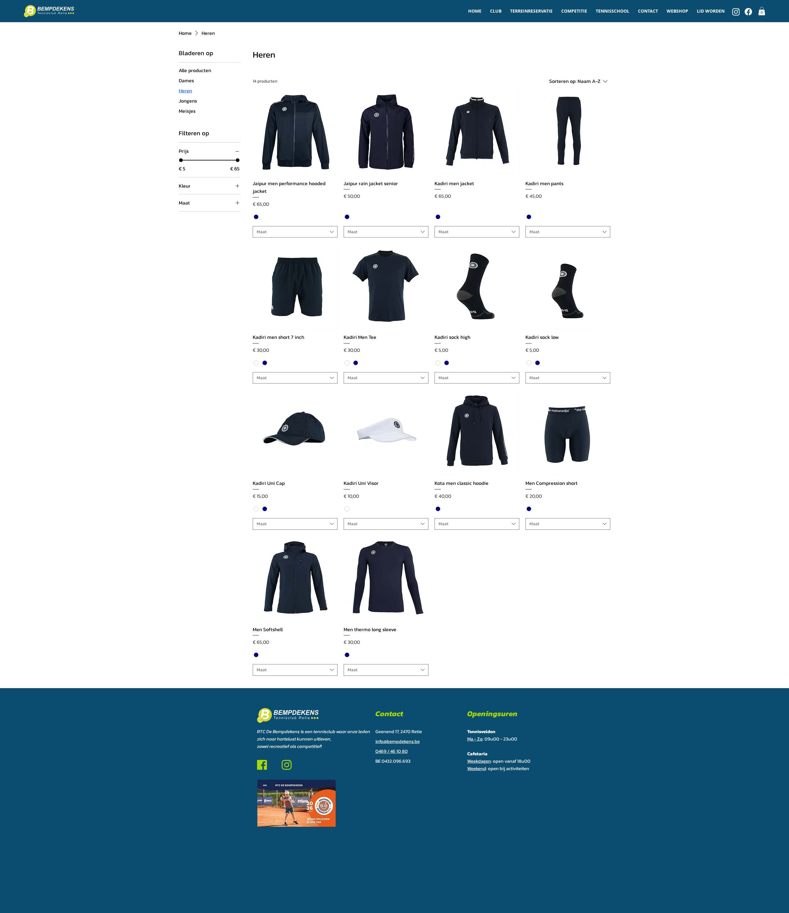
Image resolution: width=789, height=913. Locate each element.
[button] (496, 11)
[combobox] (295, 232)
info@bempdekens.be (397, 741)
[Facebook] (748, 12)
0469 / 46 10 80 (391, 751)
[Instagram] (736, 12)
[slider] (181, 160)
